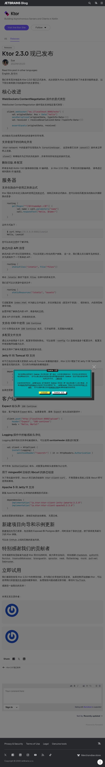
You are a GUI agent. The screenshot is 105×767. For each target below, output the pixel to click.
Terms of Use (33, 744)
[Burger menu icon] (102, 3)
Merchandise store (90, 756)
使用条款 (32, 385)
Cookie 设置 (59, 392)
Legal (46, 744)
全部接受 (44, 392)
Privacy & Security (13, 744)
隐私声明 (24, 385)
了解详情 (59, 379)
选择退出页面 (54, 387)
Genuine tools (59, 744)
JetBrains (25, 761)
